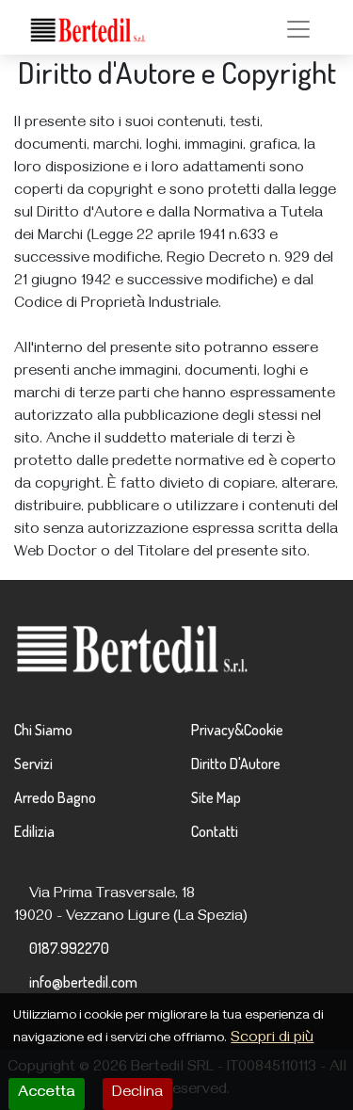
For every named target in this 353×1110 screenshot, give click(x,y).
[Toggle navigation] (298, 29)
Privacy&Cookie (237, 729)
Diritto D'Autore (236, 763)
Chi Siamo (43, 729)
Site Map (216, 797)
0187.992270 (69, 948)
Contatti (214, 831)
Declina (137, 1094)
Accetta (46, 1094)
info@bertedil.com (83, 982)
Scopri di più (272, 1039)
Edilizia (34, 831)
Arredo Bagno (55, 797)
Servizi (33, 763)
